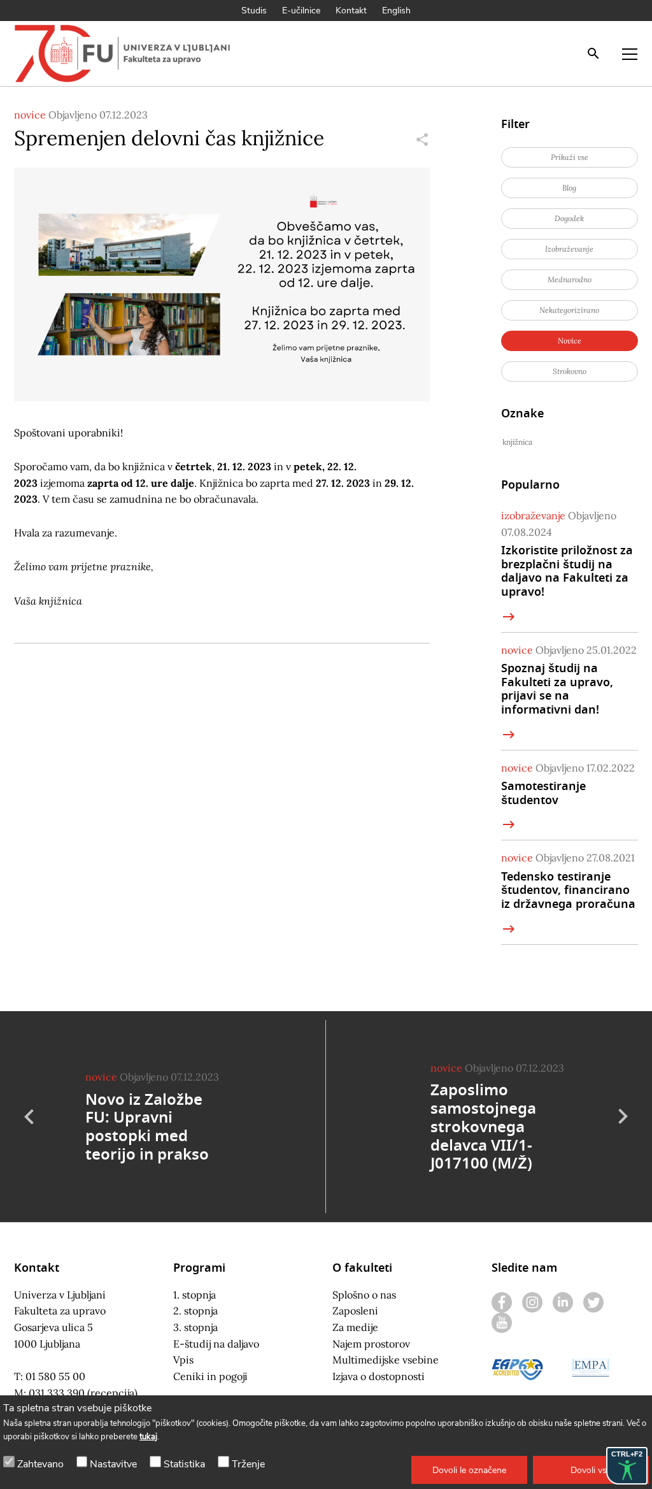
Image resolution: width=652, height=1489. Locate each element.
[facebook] (502, 1302)
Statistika (184, 1464)
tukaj (148, 1436)
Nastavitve (113, 1464)
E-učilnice (301, 10)
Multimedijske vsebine (385, 1359)
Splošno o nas (364, 1294)
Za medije (355, 1327)
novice (30, 114)
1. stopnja (194, 1294)
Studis (254, 10)
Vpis (183, 1359)
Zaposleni (355, 1310)
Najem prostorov (371, 1343)
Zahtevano (40, 1464)
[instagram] (532, 1302)
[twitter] (593, 1302)
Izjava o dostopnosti (378, 1376)
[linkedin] (563, 1302)
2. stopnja (195, 1310)
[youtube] (502, 1323)
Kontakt (351, 10)
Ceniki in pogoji (210, 1376)
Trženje (248, 1464)
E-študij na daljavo (216, 1343)
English (396, 10)
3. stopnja (195, 1327)
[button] (469, 1470)
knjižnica (517, 442)
